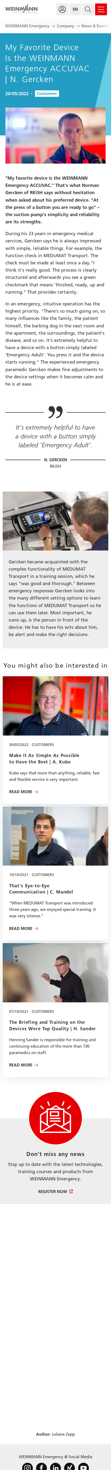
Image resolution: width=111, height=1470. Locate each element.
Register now (52, 1191)
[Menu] (101, 9)
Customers (47, 93)
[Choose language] (75, 9)
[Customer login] (62, 9)
